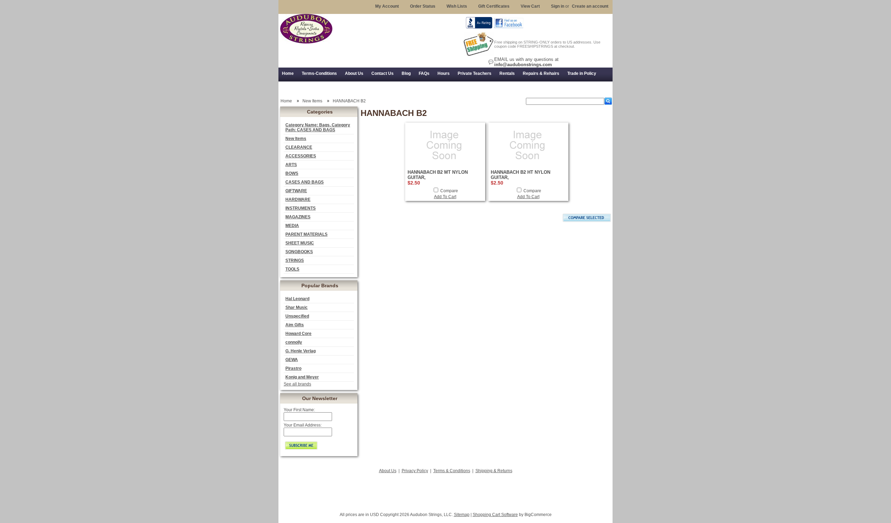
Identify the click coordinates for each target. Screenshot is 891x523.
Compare (449, 190)
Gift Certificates (494, 6)
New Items (295, 138)
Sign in (557, 6)
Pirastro (293, 368)
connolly (293, 342)
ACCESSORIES (300, 156)
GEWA (291, 359)
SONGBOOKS (299, 251)
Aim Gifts (294, 324)
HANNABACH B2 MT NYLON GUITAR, (438, 175)
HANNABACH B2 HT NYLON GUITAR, (520, 175)
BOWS (291, 173)
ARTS (291, 164)
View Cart (530, 6)
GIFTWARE (296, 190)
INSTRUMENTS (300, 208)
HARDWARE (297, 199)
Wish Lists (457, 6)
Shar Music (296, 307)
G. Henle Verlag (300, 351)
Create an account (590, 6)
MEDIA (292, 225)
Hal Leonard (297, 298)
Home (286, 101)
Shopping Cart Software (495, 514)
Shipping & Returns (493, 470)
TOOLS (292, 269)
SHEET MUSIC (299, 243)
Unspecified (297, 316)
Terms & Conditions (451, 470)
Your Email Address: (303, 425)
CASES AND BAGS (304, 182)
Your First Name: (299, 409)
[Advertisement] (445, 490)
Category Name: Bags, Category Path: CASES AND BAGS (317, 127)
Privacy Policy (415, 470)
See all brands (297, 384)
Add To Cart (445, 196)
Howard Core (298, 333)
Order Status (422, 6)
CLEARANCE (298, 147)
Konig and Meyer (302, 377)
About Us (387, 470)
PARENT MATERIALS (306, 234)
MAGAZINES (297, 216)
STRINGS (294, 260)
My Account (387, 6)
